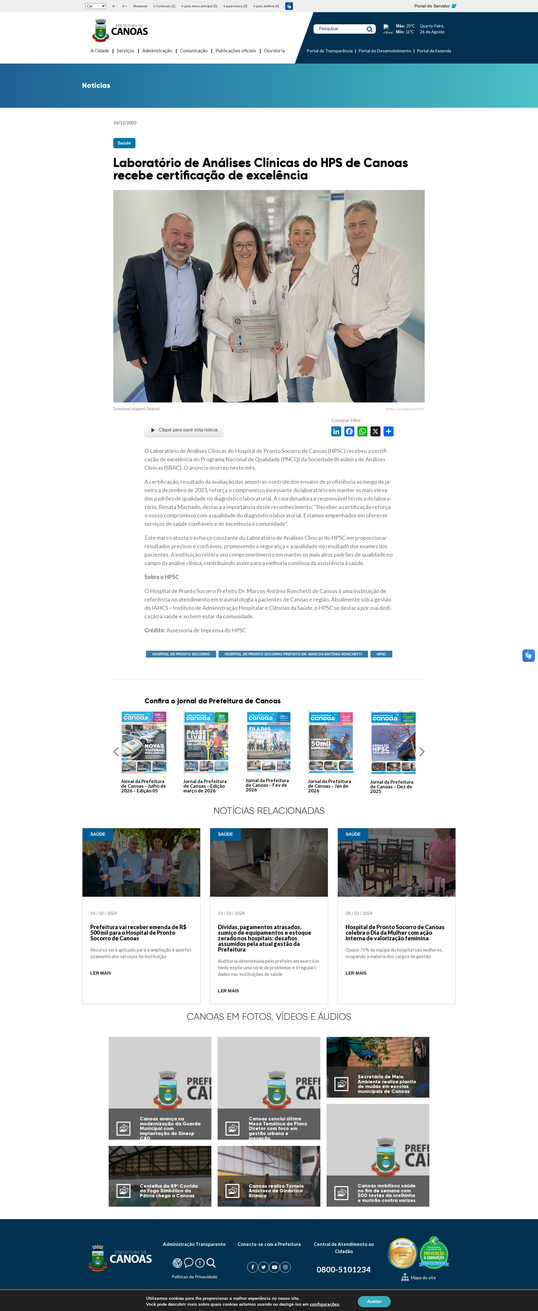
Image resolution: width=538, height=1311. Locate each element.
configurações (324, 1304)
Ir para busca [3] (235, 6)
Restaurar (140, 6)
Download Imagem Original (136, 409)
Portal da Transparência (330, 50)
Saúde (124, 142)
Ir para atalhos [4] (266, 6)
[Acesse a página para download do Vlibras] (289, 6)
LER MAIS (100, 973)
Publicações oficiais (235, 50)
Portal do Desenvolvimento (384, 50)
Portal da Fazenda (434, 50)
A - (114, 6)
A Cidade (100, 50)
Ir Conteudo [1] (164, 6)
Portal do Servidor (432, 5)
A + (124, 6)
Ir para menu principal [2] (199, 6)
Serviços (125, 50)
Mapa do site (423, 1277)
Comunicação (194, 50)
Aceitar (374, 1301)
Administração (157, 50)
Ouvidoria (274, 50)
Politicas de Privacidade (194, 1276)
